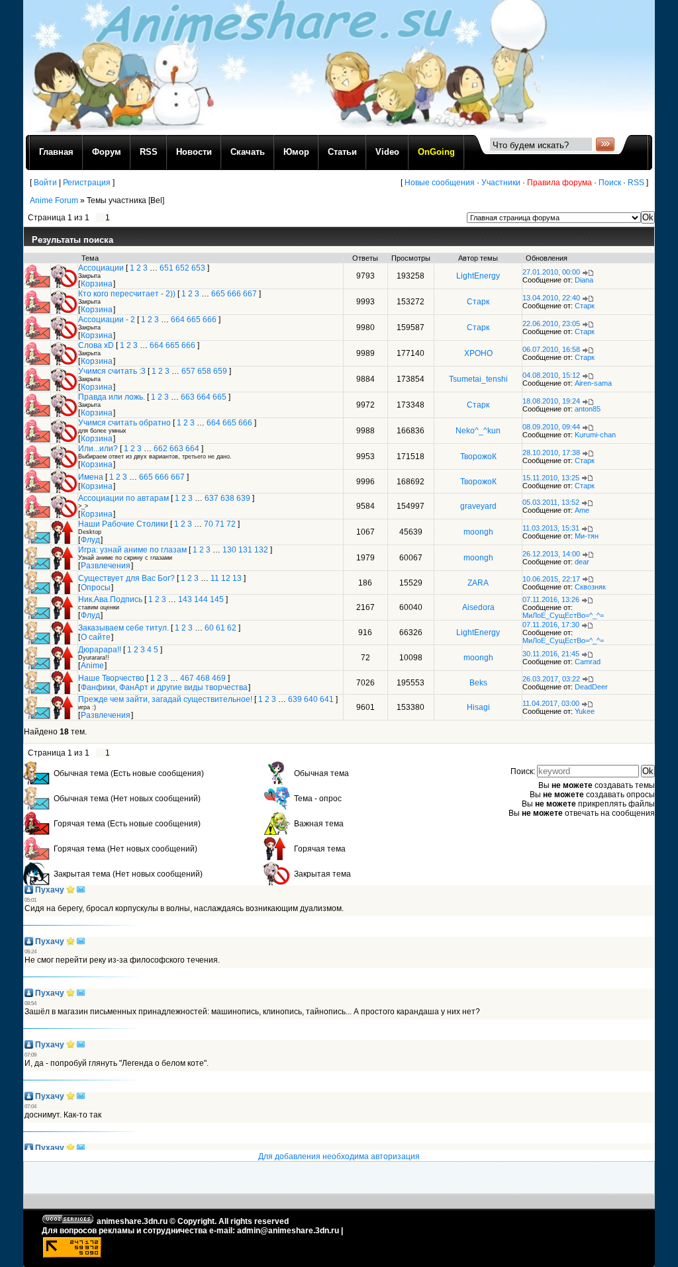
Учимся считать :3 (112, 371)
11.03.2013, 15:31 (550, 528)
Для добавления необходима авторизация (339, 1156)
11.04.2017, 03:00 (550, 703)
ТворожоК (478, 456)
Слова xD (96, 345)
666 (234, 293)
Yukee (585, 711)
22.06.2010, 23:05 (551, 324)
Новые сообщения (440, 182)
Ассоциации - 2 (106, 319)
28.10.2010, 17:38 (551, 453)
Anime (92, 665)
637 (211, 498)
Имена (90, 477)
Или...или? (98, 448)
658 (204, 371)
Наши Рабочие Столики (123, 524)
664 (178, 319)
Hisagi (478, 707)
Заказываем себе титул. (123, 628)
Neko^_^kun (478, 430)
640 (311, 699)
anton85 (588, 409)
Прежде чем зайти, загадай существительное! (165, 699)
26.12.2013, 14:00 (551, 554)
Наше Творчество (111, 678)
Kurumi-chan (595, 435)
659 (220, 371)
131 (245, 549)
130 (229, 549)
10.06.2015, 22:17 (551, 579)
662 (161, 448)
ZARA (478, 583)
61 (220, 628)
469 (219, 678)
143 (185, 599)
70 (208, 524)
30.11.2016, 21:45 (550, 654)
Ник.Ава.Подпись (110, 599)
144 (201, 599)
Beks (478, 682)
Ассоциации (101, 268)
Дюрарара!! (99, 649)
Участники (500, 182)
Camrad (588, 662)
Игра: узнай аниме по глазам (132, 549)
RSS (636, 182)
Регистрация (87, 182)
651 (166, 268)
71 (219, 524)
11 (215, 578)
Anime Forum (54, 200)
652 (182, 268)
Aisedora (478, 607)
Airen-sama (593, 383)
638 (227, 498)
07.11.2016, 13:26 (550, 599)
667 (250, 293)
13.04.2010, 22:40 (551, 298)
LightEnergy (478, 276)
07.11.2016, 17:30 (550, 625)
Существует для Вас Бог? (126, 578)
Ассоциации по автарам (123, 498)
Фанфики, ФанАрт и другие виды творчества (164, 687)
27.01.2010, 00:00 (551, 272)
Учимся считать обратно (124, 422)
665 (218, 293)
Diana (584, 280)
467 (187, 678)
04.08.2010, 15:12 (551, 375)
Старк (478, 301)
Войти (45, 182)
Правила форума (559, 182)
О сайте (96, 637)
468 (203, 678)
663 (188, 397)
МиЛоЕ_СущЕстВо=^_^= (563, 615)
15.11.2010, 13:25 (550, 478)
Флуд (90, 540)
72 (231, 524)
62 (231, 628)
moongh (478, 532)
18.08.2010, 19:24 (551, 401)
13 (237, 578)
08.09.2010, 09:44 (551, 427)
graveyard (478, 506)
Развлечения (105, 565)
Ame (582, 510)
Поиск (610, 182)
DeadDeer (591, 687)
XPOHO (478, 353)
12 (225, 578)
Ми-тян (587, 536)
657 (188, 371)
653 (198, 268)
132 (261, 549)
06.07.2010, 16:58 (551, 349)
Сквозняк (590, 587)
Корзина (97, 283)
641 (327, 699)
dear (582, 562)
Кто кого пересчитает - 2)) (126, 293)
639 (243, 498)
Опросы (96, 587)
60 (209, 628)
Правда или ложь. (111, 397)
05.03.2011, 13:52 (550, 502)
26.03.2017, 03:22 (551, 679)
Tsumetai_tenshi (478, 379)
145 (217, 599)
